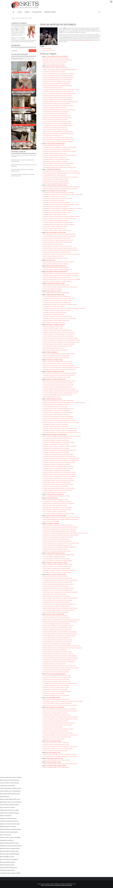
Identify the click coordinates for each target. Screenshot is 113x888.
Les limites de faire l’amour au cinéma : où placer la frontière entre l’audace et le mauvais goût (62, 194)
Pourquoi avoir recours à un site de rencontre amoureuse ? (55, 62)
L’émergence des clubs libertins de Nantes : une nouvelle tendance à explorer (59, 462)
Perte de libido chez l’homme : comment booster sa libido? (55, 350)
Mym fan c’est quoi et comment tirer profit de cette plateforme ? (56, 83)
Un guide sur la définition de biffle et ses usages (53, 326)
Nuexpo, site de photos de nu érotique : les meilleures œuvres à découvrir (58, 133)
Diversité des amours (51, 260)
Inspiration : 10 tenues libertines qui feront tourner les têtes (55, 730)
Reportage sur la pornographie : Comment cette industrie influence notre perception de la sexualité (64, 402)
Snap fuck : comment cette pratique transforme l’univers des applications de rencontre (61, 619)
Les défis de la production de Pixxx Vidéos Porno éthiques (55, 549)
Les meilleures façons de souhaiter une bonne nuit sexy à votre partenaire (58, 503)
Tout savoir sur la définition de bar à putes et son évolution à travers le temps (59, 218)
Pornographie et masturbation (53, 523)
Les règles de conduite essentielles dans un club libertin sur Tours (57, 714)
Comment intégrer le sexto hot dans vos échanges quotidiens (56, 181)
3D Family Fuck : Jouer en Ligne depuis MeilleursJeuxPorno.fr (56, 183)
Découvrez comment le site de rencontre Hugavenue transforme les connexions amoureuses (62, 647)
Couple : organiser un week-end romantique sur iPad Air (55, 594)
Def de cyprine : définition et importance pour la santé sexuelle (56, 357)
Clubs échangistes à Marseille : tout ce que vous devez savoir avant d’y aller (59, 480)
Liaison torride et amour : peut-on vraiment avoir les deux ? (55, 576)
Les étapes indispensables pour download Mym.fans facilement (56, 404)
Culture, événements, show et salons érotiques (56, 190)
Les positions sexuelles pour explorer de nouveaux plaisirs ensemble (57, 560)
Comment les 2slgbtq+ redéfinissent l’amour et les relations (55, 263)
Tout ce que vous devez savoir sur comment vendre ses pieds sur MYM (58, 137)
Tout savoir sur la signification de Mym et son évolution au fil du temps (58, 75)
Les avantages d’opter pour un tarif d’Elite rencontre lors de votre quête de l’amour (60, 580)
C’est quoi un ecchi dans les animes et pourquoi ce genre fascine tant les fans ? (59, 420)
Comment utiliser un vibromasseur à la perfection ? (54, 322)
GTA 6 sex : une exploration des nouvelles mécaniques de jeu (55, 220)
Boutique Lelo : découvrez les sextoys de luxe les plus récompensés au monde (59, 380)
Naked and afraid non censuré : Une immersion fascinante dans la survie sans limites (61, 422)
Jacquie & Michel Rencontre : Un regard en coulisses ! (54, 663)
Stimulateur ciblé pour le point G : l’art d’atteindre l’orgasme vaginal (57, 566)
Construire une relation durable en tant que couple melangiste (56, 767)
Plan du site (73, 883)
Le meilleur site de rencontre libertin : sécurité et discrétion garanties (57, 724)
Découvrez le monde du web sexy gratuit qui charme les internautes (57, 117)
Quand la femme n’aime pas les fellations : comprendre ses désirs (56, 252)
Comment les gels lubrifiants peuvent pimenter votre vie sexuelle (56, 377)
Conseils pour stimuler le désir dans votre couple (53, 348)
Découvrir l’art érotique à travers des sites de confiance (54, 228)
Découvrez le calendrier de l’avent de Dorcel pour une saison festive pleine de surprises (61, 216)
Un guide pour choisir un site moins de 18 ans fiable (54, 71)
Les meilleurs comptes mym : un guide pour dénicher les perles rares (57, 386)
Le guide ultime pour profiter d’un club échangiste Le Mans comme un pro (58, 466)
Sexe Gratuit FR (85, 40)
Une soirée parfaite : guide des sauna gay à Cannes (53, 145)
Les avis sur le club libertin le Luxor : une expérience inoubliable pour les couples (60, 718)
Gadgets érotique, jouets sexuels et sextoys (55, 294)
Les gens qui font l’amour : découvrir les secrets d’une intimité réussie (57, 578)
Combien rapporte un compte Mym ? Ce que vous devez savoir (56, 111)
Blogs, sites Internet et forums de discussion (56, 66)
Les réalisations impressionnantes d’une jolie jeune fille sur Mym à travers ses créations (61, 89)
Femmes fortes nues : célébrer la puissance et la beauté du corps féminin (58, 210)
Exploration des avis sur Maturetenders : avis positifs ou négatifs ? (57, 643)
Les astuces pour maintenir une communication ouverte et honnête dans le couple (60, 338)
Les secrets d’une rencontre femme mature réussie (53, 693)
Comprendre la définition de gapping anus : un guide (54, 556)
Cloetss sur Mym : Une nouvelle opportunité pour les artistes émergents (58, 131)
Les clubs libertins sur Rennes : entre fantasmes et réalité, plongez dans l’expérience (60, 716)
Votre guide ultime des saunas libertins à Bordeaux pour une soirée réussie (58, 488)
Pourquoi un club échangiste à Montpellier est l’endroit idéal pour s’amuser (59, 442)
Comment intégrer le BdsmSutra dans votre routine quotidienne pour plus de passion (61, 519)
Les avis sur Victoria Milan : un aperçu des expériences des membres (57, 703)
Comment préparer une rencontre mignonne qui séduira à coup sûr (57, 651)
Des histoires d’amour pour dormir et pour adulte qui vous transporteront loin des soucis (61, 432)
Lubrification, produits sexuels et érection (55, 371)
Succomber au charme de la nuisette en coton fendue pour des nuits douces (59, 365)
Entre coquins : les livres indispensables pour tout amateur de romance (58, 412)
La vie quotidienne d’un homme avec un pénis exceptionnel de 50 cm (57, 346)
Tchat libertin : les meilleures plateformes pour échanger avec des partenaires (59, 708)
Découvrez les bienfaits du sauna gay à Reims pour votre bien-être (57, 165)
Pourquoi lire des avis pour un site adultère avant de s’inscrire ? (56, 699)
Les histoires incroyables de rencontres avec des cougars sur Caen (57, 677)
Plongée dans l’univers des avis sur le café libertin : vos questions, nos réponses (59, 446)
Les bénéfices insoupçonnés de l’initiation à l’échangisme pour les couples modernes (61, 460)
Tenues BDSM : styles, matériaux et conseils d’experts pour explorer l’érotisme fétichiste (61, 517)
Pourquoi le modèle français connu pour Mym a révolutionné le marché (58, 77)
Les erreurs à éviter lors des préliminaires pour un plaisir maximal (57, 572)
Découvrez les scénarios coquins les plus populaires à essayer (56, 744)
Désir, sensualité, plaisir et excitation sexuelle (56, 232)
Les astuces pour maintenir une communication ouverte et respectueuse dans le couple (61, 342)
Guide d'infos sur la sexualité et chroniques (56, 324)
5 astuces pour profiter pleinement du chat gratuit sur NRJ (55, 113)
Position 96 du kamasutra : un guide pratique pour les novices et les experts (59, 554)
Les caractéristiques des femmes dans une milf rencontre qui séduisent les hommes (60, 657)
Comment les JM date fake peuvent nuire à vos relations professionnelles (58, 588)
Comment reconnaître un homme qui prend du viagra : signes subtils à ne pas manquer (61, 186)
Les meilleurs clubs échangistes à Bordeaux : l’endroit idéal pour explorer (58, 454)
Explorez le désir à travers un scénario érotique (53, 244)
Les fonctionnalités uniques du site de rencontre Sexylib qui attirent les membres (60, 633)
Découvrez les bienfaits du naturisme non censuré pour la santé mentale (58, 484)
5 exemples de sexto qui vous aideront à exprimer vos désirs (55, 179)
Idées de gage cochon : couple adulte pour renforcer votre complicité (57, 507)
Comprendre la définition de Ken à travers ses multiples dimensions (57, 330)
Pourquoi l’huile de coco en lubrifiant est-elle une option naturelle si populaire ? (60, 373)
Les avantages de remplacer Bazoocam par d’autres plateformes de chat (58, 125)
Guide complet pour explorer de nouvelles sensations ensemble (56, 602)
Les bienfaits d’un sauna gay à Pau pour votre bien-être (54, 196)
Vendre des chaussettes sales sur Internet (51, 396)
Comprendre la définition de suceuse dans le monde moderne (56, 58)
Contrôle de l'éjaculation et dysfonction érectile (57, 185)
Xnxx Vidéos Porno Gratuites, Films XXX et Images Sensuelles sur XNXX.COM (59, 531)
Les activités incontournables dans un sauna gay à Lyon (54, 157)
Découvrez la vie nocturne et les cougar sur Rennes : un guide (56, 687)
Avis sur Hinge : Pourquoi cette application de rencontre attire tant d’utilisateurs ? (60, 592)
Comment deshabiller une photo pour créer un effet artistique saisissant (58, 336)
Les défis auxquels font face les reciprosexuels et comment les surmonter (58, 261)
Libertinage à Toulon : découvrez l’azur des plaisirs (53, 738)
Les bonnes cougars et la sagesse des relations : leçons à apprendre (57, 681)
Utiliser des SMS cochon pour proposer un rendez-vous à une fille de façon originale (61, 667)
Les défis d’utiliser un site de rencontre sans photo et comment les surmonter (59, 635)
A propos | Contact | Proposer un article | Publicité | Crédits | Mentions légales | (54, 883)
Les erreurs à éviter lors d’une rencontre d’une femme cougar (56, 679)
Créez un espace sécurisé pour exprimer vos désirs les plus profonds (57, 242)
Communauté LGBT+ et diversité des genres (56, 143)
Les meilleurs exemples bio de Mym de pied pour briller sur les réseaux (58, 91)
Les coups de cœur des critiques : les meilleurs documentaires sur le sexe (58, 408)
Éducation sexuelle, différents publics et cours (56, 265)
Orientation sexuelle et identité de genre (55, 494)
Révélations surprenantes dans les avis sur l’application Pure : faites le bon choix (60, 621)
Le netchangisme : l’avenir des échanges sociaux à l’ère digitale (56, 292)
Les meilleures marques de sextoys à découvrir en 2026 (54, 312)
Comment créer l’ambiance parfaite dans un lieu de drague (55, 750)
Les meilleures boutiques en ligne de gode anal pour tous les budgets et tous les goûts (60, 390)
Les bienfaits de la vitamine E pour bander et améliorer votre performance (58, 375)
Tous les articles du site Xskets (48, 50)
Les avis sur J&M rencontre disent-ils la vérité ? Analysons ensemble (57, 639)
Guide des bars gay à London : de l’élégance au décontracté (55, 161)
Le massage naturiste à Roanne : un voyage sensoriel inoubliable (56, 464)
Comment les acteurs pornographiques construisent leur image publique (58, 416)
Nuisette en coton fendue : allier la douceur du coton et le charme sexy (58, 363)
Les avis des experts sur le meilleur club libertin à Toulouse (55, 720)
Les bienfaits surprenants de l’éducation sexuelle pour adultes (56, 267)
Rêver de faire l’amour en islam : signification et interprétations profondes (58, 344)
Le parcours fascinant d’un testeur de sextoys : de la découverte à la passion (59, 298)
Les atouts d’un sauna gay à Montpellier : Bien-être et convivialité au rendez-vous (60, 155)
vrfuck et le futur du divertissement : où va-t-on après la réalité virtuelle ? (58, 400)
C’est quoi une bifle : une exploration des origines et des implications (57, 246)
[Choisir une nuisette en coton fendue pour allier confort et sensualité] (23, 70)
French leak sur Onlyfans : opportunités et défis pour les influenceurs (57, 99)
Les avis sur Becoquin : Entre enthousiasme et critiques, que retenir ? (57, 95)
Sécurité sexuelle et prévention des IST (55, 758)
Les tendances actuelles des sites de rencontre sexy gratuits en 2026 (57, 629)
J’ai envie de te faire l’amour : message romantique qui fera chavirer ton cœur (59, 604)
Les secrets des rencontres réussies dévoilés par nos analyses (56, 671)
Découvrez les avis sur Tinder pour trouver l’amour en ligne (55, 586)
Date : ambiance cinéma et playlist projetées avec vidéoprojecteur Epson (58, 222)
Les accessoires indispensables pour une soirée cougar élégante (56, 685)
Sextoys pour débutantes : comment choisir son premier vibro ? (56, 320)
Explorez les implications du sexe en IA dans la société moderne (56, 410)
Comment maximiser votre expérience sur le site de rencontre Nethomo (58, 653)
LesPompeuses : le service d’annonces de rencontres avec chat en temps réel (59, 661)
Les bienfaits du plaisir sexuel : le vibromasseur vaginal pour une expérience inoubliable (61, 173)
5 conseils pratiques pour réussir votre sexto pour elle (54, 175)
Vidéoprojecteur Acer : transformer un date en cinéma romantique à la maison (59, 659)
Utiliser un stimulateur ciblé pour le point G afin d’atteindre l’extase (57, 296)
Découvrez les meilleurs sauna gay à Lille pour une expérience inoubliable (58, 163)
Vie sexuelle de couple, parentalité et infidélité (56, 765)
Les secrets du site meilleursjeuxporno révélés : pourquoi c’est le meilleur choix (59, 529)
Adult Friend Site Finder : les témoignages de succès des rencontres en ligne (59, 139)
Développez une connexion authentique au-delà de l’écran (55, 127)
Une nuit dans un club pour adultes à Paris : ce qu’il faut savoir (56, 742)
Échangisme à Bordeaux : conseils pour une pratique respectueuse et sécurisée (59, 474)
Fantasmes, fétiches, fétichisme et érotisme (56, 283)
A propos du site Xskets (47, 48)
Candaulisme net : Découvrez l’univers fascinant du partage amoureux (57, 590)
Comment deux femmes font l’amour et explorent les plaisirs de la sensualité (59, 236)
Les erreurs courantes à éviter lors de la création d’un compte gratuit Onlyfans (59, 93)
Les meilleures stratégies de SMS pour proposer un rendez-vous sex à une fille (59, 665)
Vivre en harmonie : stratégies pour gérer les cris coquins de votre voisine (58, 610)
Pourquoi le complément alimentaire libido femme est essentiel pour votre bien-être (60, 250)
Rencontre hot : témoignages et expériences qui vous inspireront (56, 623)
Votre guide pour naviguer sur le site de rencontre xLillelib (55, 615)
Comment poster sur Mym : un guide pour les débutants (54, 107)
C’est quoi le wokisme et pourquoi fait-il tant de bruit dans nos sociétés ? (58, 418)
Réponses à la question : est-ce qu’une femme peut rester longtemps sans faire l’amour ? (61, 273)
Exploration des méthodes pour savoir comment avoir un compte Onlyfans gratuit (60, 101)
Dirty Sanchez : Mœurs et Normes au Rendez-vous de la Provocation (57, 230)
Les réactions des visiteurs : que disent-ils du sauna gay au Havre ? (57, 149)
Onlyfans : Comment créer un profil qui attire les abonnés (55, 119)
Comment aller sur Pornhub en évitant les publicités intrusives (56, 539)
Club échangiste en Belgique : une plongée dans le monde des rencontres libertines (60, 734)
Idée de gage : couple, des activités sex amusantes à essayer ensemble (57, 60)
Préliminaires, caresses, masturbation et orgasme (57, 562)
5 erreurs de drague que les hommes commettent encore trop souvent (57, 600)
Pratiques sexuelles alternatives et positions (56, 553)
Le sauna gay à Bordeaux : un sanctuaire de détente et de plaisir (56, 159)
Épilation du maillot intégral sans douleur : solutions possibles (56, 355)
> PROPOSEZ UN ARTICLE (50, 12)
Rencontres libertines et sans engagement (55, 707)
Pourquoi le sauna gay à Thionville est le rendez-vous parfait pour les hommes (59, 754)
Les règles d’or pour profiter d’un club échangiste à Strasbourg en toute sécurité (59, 450)
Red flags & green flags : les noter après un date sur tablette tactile (56, 596)
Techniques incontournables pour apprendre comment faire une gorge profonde (60, 763)
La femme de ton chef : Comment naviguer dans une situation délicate (57, 582)
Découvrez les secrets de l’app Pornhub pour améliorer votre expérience (58, 537)
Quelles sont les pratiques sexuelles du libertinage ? (53, 64)
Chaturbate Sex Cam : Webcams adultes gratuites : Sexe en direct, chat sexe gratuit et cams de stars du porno (65, 533)
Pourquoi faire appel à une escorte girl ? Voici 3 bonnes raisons (56, 558)
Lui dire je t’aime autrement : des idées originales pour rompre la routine (58, 584)
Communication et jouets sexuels (54, 169)
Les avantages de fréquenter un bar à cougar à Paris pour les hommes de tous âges (60, 683)
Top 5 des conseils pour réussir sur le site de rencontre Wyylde (56, 617)
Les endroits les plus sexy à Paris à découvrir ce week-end (55, 214)
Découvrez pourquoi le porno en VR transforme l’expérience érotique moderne (59, 547)
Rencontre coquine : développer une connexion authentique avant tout (58, 625)
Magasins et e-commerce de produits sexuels (56, 379)
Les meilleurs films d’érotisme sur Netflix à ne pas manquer (55, 424)
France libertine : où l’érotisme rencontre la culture (54, 200)
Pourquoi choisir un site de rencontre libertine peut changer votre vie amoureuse (60, 710)
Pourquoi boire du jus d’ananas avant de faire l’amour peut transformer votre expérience (61, 254)
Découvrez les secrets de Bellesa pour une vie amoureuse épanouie (57, 277)
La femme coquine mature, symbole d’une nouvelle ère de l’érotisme (57, 198)
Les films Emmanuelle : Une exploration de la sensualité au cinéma (57, 212)
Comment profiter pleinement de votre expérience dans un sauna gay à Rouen (59, 167)
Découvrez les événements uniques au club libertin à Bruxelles (56, 202)
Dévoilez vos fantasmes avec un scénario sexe (52, 288)
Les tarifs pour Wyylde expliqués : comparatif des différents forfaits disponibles (60, 631)
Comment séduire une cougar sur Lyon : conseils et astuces (55, 689)
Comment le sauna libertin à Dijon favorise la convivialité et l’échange (58, 478)
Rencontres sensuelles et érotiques (54, 740)
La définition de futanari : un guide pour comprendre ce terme (56, 284)
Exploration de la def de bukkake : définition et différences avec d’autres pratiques (60, 286)
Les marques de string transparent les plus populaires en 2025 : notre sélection (59, 369)
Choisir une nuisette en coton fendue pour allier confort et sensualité (57, 361)
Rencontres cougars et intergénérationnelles (56, 673)
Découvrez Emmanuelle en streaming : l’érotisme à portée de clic (56, 206)
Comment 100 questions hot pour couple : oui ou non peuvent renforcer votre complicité (61, 279)
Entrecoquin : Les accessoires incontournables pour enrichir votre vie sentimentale (60, 171)
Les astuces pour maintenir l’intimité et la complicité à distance (56, 606)
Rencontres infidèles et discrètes (53, 697)
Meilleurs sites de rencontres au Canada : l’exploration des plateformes (58, 141)
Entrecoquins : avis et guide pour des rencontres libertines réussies (57, 736)
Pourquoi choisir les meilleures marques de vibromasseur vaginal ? (57, 302)
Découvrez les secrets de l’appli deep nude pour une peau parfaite (56, 115)
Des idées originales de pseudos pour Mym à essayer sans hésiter (56, 103)
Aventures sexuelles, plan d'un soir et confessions (57, 56)
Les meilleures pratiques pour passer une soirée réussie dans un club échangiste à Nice (61, 458)
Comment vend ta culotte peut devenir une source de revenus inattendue (58, 384)
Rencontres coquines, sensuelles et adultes (56, 614)
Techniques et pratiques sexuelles (54, 762)
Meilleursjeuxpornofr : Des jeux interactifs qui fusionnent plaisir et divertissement (60, 527)
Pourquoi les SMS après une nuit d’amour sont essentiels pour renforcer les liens (60, 608)
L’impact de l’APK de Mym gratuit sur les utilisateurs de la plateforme (57, 85)
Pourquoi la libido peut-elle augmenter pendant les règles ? (55, 258)
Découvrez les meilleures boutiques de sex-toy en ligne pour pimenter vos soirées (60, 392)
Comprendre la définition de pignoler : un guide (53, 328)
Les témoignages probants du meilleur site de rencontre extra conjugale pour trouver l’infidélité (63, 701)
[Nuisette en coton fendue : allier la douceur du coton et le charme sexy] (23, 105)
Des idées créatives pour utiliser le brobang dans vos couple (55, 499)
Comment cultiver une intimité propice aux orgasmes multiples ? (56, 568)
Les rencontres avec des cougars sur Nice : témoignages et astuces (56, 675)
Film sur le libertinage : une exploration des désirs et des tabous (56, 470)
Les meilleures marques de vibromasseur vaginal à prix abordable (57, 310)
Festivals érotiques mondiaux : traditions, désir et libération (55, 226)
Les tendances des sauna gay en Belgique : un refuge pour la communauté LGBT (59, 147)
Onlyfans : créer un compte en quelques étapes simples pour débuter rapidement (60, 69)
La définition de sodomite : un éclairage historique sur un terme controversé (59, 334)
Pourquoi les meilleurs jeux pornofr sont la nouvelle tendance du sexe (58, 525)
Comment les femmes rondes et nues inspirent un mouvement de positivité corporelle (61, 204)
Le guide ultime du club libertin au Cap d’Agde (52, 726)
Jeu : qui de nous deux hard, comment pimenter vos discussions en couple (58, 513)
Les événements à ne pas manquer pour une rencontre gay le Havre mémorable (59, 151)
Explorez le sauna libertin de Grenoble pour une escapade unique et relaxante (59, 472)
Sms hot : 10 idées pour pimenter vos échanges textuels (54, 511)
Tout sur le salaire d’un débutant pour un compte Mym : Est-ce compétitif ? (58, 73)
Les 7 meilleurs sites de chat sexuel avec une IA (53, 135)
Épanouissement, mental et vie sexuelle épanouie (57, 271)
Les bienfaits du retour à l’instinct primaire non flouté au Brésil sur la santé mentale (60, 275)
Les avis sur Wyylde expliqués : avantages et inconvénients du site (57, 637)
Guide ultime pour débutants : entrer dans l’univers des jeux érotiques (57, 316)
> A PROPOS (26, 12)
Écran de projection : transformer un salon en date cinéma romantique (58, 748)
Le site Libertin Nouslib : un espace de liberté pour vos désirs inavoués (57, 490)
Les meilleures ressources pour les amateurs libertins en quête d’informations (59, 456)
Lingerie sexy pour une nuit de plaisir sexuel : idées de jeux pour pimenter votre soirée (61, 367)
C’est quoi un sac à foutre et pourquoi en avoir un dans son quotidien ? (58, 300)
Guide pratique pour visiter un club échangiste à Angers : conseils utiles (58, 468)
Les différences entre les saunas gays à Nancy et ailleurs (55, 153)
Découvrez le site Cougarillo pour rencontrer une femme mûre (56, 695)
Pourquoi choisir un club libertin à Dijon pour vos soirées (55, 712)
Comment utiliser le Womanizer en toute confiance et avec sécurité (57, 501)
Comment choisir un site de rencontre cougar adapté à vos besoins (57, 691)
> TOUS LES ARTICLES (36, 12)
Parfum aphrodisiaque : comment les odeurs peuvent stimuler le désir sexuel (59, 234)
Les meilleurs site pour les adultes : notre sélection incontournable (57, 121)
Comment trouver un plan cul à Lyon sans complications (55, 649)
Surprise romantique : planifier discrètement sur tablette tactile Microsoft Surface (60, 598)
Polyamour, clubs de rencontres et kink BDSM (56, 515)
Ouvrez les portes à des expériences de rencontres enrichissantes (56, 669)
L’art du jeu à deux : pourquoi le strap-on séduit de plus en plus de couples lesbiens (60, 177)
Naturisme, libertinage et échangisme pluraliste (57, 434)
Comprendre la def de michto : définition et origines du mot (55, 67)
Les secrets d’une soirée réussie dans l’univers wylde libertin (55, 486)
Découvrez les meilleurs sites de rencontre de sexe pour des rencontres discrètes (60, 705)
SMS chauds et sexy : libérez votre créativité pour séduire (55, 505)
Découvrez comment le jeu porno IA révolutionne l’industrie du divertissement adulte (61, 543)
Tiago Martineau (18, 77)
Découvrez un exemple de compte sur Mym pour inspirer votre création (58, 105)
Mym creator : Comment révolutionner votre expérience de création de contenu (60, 428)
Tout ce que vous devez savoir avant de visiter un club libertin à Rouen (58, 438)
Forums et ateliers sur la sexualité (54, 290)
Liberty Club (74, 40)
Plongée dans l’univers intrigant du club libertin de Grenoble (55, 444)
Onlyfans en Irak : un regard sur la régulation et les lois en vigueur (57, 81)
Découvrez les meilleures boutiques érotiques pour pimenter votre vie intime (59, 388)
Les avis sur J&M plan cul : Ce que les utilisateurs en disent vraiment (57, 641)
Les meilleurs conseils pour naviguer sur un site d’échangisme (56, 452)
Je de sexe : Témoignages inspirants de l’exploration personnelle (56, 495)
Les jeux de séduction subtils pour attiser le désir (53, 256)
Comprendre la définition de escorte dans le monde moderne (56, 426)
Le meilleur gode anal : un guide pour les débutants (53, 306)
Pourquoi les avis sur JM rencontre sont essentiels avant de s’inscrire (57, 627)
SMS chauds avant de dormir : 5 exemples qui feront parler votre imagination (59, 570)
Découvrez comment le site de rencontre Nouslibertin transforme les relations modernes (61, 645)
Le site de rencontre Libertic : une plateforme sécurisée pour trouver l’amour (59, 722)
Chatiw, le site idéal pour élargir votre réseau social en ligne (55, 129)
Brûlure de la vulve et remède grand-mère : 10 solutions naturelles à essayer (59, 353)
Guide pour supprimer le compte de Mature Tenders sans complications (58, 97)
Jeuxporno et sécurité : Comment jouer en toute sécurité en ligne (56, 760)
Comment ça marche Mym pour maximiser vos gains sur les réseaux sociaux (59, 109)
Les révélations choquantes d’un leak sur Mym (52, 87)
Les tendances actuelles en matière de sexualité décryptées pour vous (57, 269)
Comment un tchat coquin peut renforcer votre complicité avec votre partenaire (60, 746)
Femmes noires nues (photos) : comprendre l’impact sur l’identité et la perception (60, 430)
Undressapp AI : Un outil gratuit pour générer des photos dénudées (57, 551)
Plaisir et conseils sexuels (52, 497)
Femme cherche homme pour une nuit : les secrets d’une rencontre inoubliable (59, 655)
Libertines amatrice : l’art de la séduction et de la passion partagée (56, 482)
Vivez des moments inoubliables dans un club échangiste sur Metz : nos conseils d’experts (62, 436)
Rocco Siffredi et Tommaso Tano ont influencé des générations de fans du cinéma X (60, 535)
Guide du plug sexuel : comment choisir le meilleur (53, 314)
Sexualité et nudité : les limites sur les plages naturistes (54, 492)
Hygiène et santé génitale (52, 352)
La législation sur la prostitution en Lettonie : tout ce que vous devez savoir (58, 332)
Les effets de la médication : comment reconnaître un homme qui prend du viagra (60, 188)
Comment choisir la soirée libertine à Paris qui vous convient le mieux (58, 732)
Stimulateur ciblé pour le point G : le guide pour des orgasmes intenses (57, 564)
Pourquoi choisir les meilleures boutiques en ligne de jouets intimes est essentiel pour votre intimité (64, 308)
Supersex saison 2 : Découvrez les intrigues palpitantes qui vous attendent (58, 192)
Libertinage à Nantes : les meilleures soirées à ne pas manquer (56, 448)
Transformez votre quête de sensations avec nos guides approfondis (57, 281)
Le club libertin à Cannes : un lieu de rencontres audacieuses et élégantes (58, 728)
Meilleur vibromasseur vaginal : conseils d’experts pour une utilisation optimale (60, 304)
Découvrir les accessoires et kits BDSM (51, 521)
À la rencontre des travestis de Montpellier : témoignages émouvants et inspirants (60, 756)
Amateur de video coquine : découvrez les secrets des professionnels (57, 541)
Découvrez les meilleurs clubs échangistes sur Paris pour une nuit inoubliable (59, 476)
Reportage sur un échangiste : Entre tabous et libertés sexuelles (56, 440)
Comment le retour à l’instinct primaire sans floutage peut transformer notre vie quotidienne (62, 208)
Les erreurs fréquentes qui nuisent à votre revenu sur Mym (55, 406)
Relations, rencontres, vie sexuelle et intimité (56, 574)
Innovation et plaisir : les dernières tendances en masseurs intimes (57, 238)
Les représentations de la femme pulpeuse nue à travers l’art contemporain (58, 224)
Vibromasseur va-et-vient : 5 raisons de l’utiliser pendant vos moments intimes (59, 318)
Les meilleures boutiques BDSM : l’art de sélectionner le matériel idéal (57, 394)
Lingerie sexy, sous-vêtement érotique (55, 359)
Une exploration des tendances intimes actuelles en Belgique (55, 612)
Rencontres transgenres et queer (53, 752)
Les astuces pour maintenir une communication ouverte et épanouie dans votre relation (61, 340)
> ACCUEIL (19, 12)
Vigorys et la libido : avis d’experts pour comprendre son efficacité (57, 509)
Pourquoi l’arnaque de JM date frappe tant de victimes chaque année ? (57, 79)
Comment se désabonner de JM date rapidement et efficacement (56, 414)
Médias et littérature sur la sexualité (54, 398)
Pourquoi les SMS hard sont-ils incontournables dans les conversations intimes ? (60, 248)
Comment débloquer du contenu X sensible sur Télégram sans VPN (57, 123)
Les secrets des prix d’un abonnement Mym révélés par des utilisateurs (58, 382)
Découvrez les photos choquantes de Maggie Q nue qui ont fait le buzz (57, 545)
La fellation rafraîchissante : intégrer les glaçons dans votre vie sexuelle (58, 240)
